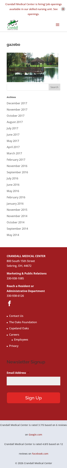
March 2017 (14, 153)
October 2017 (15, 116)
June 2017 (13, 134)
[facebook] (9, 303)
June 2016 (13, 185)
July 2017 (12, 128)
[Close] (63, 9)
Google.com (35, 434)
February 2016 (16, 197)
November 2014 (17, 216)
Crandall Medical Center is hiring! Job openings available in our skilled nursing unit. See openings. (33, 9)
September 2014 (17, 229)
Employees (21, 339)
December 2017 (17, 103)
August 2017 (15, 122)
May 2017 (13, 141)
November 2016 (17, 166)
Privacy (13, 346)
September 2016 (17, 172)
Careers (14, 334)
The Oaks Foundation (23, 322)
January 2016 (15, 203)
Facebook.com (40, 453)
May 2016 (13, 191)
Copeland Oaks (19, 328)
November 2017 (17, 109)
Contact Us (16, 316)
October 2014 (15, 222)
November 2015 (17, 210)
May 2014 (13, 235)
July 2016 (12, 178)
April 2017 (13, 147)
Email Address (18, 373)
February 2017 (16, 160)
